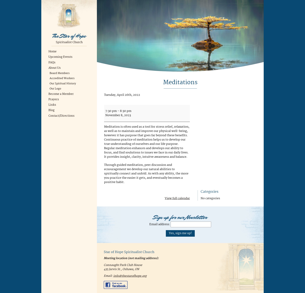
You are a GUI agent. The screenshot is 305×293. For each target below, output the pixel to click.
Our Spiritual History (63, 83)
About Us (54, 68)
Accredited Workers (62, 78)
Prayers (53, 99)
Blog (51, 110)
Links (52, 105)
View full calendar (177, 198)
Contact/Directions (61, 116)
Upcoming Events (60, 57)
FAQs (51, 62)
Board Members (60, 73)
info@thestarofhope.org (130, 276)
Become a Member (61, 94)
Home (52, 51)
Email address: (159, 224)
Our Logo (55, 89)
